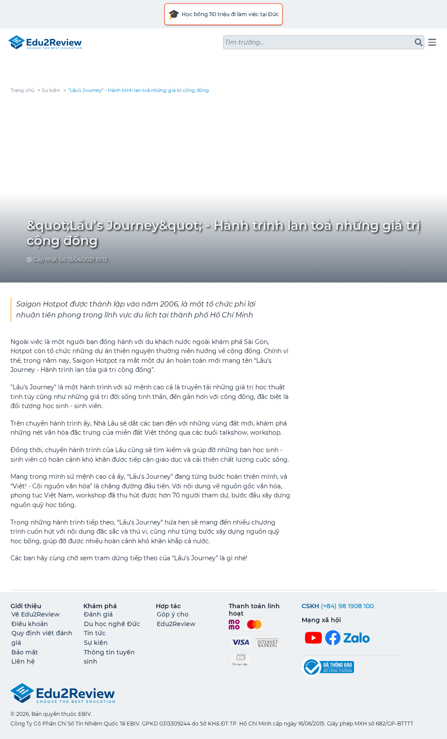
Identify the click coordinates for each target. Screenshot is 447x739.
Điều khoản (29, 624)
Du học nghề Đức (112, 624)
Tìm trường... (244, 42)
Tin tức (95, 633)
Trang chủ (22, 90)
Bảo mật (24, 652)
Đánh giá (98, 614)
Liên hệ (23, 661)
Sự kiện (51, 90)
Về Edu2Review (35, 614)
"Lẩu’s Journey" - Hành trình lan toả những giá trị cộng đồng (138, 90)
